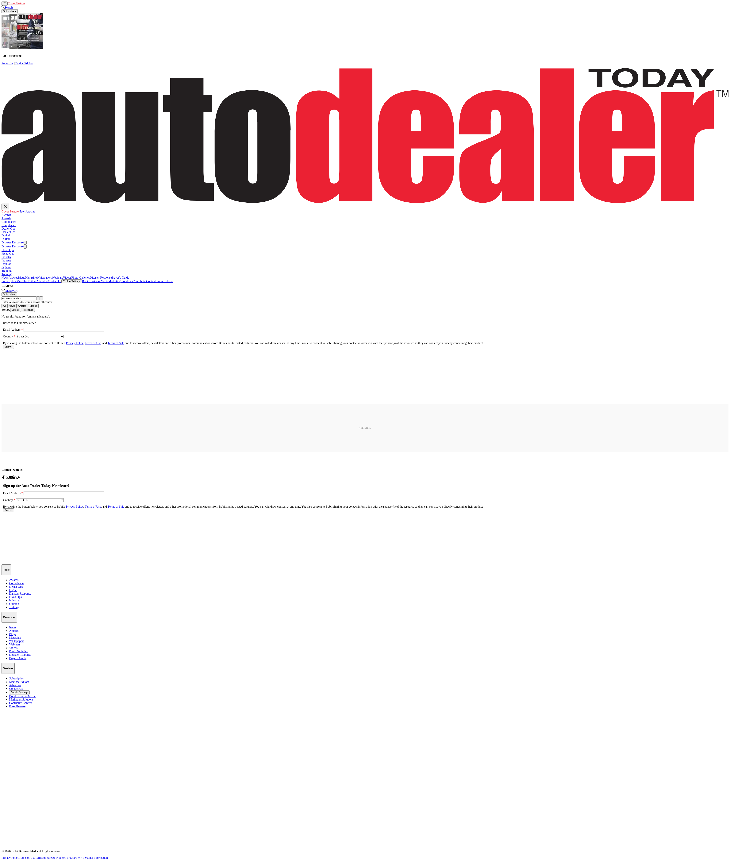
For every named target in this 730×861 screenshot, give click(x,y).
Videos (67, 277)
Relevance (27, 309)
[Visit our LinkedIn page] (15, 478)
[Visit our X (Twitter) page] (7, 478)
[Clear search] (41, 298)
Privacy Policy (10, 857)
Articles (36, 3)
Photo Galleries (80, 277)
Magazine (31, 277)
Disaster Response (13, 242)
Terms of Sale (43, 857)
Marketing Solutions (120, 281)
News (28, 3)
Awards (6, 214)
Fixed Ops (8, 250)
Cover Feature (16, 3)
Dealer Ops (8, 228)
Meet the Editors (26, 281)
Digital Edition (24, 63)
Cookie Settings (71, 281)
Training (7, 270)
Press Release (164, 281)
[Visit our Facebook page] (3, 478)
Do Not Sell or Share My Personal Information (80, 857)
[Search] (38, 298)
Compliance (9, 221)
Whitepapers (44, 277)
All (4, 305)
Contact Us (54, 281)
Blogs (21, 277)
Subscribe (7, 63)
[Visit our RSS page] (19, 478)
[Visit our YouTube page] (11, 478)
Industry (6, 257)
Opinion (6, 263)
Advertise (42, 281)
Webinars (57, 277)
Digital (6, 235)
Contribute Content (144, 281)
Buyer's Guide (120, 277)
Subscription (9, 281)
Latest (15, 309)
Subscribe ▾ (9, 11)
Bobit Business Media (95, 281)
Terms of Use (27, 857)
